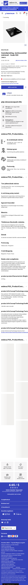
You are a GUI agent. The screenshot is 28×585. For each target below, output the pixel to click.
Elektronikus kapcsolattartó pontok (8, 565)
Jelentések (18, 567)
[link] (14, 494)
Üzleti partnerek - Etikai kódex (17, 559)
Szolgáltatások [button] (5, 499)
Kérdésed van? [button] (5, 503)
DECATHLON (4, 50)
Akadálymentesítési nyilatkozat (19, 568)
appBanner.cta (23, 3)
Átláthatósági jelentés (5, 568)
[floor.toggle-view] (26, 134)
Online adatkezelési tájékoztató (7, 547)
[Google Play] (18, 514)
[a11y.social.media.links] (2, 522)
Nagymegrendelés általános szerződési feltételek (11, 555)
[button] (25, 32)
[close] (2, 3)
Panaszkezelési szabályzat (6, 556)
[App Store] (7, 514)
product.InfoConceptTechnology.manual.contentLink (14, 332)
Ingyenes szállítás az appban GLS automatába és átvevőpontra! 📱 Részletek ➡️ (10, 9)
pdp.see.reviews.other (21, 60)
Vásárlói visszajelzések (6, 546)
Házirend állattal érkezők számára (8, 562)
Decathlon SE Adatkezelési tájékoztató (9, 558)
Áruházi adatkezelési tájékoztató (8, 549)
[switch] (25, 87)
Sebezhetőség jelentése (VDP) (7, 567)
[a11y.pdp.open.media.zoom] (14, 32)
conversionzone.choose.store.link (9, 83)
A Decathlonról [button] (5, 507)
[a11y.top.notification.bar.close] (25, 9)
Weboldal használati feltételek (7, 561)
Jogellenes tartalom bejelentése (7, 564)
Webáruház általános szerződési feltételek (10, 544)
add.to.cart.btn (12, 87)
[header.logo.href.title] (10, 13)
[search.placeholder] (17, 13)
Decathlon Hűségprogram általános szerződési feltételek (12, 553)
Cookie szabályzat (5, 559)
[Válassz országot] (8, 528)
